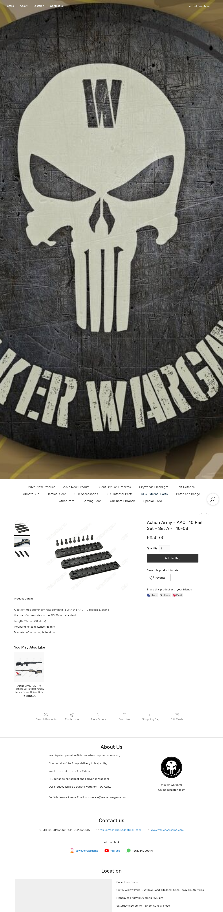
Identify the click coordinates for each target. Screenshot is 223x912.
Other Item (66, 501)
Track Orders (98, 719)
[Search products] (213, 499)
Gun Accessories (86, 494)
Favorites (124, 719)
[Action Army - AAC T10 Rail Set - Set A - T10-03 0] (22, 528)
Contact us (57, 6)
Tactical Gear (57, 494)
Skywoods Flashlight (153, 487)
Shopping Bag (150, 719)
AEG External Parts (154, 494)
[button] (159, 577)
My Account (72, 719)
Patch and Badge (188, 494)
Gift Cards (177, 719)
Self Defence (186, 487)
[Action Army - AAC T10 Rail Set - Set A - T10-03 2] (22, 554)
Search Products (46, 719)
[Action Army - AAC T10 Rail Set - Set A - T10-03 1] (22, 542)
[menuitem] (201, 513)
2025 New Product (76, 487)
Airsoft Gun (31, 494)
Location (38, 6)
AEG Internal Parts (119, 494)
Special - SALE (153, 501)
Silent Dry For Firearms (114, 487)
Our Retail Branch (122, 501)
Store (10, 6)
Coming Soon (92, 501)
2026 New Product (41, 487)
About (24, 6)
